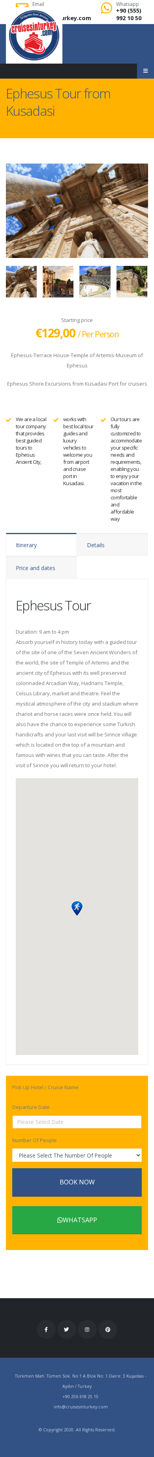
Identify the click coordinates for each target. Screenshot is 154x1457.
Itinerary (26, 545)
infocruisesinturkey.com (81, 1407)
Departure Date (31, 1107)
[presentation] (6, 210)
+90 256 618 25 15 (80, 1396)
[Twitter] (66, 1329)
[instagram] (87, 1329)
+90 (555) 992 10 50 (128, 14)
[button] (77, 909)
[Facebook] (46, 1329)
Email (38, 4)
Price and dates (35, 568)
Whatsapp (127, 4)
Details (96, 545)
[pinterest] (107, 1329)
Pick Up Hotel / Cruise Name (45, 1087)
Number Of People (34, 1140)
